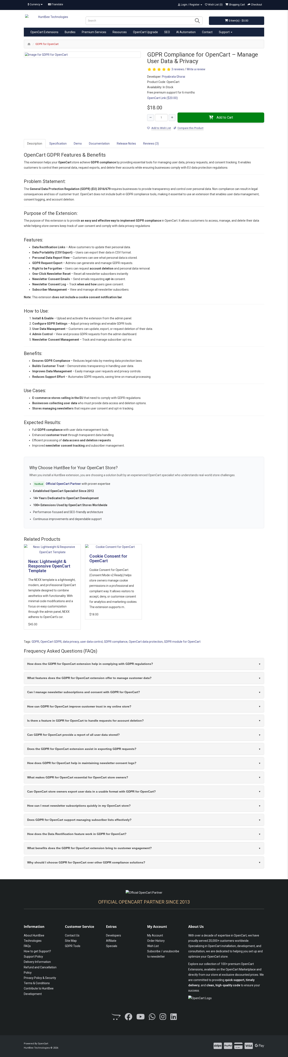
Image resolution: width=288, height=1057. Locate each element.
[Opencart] (116, 1017)
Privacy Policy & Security (40, 978)
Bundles (70, 32)
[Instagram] (163, 1017)
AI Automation (186, 32)
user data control (91, 641)
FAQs (27, 946)
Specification (58, 143)
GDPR (35, 641)
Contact (207, 32)
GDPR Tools (72, 946)
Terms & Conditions (37, 983)
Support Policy (33, 956)
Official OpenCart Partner (63, 483)
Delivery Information (37, 961)
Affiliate (111, 940)
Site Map (71, 940)
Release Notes (126, 143)
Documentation (99, 143)
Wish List (153, 946)
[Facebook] (128, 1017)
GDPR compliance (116, 641)
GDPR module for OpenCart (182, 641)
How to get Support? (37, 951)
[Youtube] (140, 1017)
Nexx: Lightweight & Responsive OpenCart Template (49, 566)
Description (34, 143)
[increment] (172, 117)
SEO (167, 32)
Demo (78, 143)
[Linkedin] (173, 1017)
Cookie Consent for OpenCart (108, 558)
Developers (113, 935)
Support (224, 32)
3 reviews (177, 69)
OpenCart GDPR (51, 641)
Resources (120, 32)
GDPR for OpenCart (47, 44)
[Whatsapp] (152, 1017)
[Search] (197, 20)
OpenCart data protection (146, 641)
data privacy (71, 641)
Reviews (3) (151, 143)
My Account (155, 935)
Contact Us (72, 935)
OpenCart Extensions (44, 32)
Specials (111, 946)
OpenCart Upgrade (145, 32)
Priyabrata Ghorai (173, 76)
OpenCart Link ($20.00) (162, 98)
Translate (57, 4)
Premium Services (94, 32)
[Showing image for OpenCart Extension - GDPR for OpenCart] (82, 54)
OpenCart (43, 1043)
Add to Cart (225, 117)
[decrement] (150, 117)
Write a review (196, 69)
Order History (156, 940)
